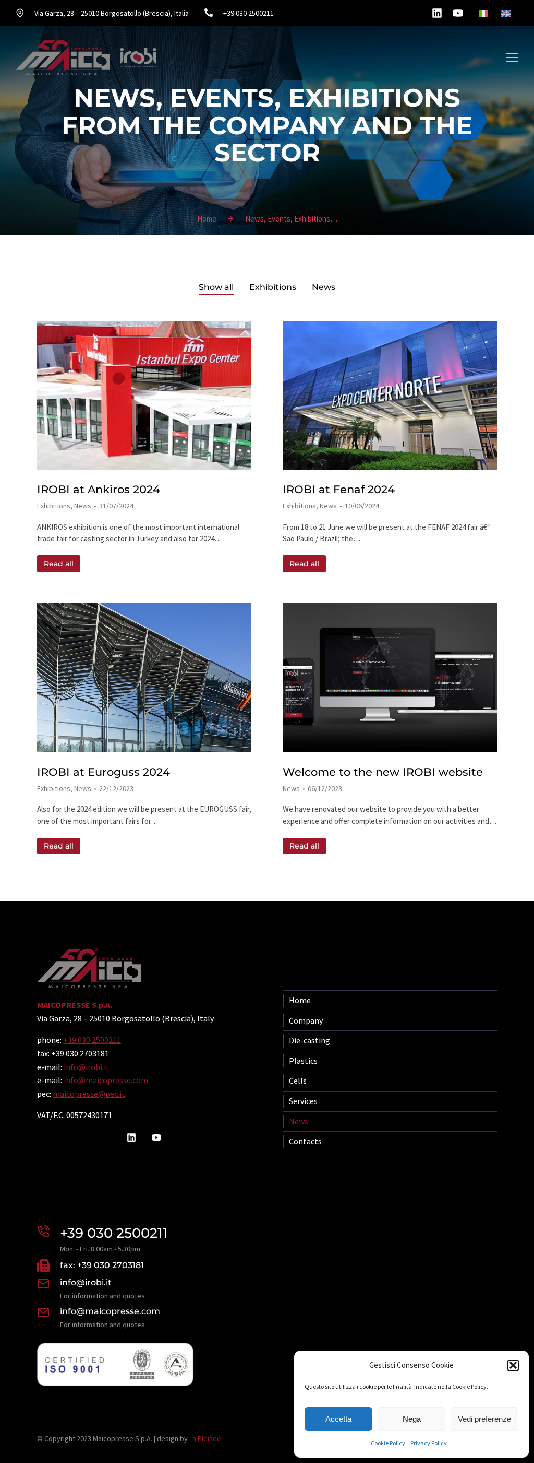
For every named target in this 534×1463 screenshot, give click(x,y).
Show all (216, 287)
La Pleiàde (205, 1438)
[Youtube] (458, 13)
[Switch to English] (507, 13)
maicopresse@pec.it (89, 1093)
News (323, 287)
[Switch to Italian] (485, 13)
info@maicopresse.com (106, 1080)
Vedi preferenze (484, 1418)
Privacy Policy (428, 1443)
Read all (59, 563)
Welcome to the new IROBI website (383, 772)
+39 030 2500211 (92, 1040)
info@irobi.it (87, 1067)
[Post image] (144, 395)
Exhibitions (272, 287)
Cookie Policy (388, 1443)
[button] (513, 1365)
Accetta (338, 1418)
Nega (412, 1418)
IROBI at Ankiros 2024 (98, 489)
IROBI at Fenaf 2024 (339, 489)
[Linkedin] (437, 13)
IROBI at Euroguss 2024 (103, 772)
